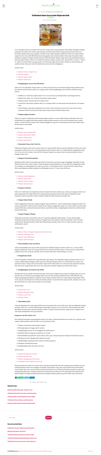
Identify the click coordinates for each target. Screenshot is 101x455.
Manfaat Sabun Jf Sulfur (25, 181)
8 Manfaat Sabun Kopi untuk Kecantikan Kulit (21, 403)
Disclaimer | (26, 451)
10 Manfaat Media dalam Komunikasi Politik (21, 434)
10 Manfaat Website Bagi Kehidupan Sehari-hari (22, 438)
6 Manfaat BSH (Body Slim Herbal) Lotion (20, 390)
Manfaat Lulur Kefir (24, 295)
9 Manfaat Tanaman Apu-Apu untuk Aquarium (22, 441)
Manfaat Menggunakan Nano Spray (29, 359)
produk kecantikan (40, 382)
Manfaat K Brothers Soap (26, 234)
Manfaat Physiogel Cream (26, 292)
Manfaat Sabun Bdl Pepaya (26, 237)
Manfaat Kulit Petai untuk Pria (17, 431)
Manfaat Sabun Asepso (25, 77)
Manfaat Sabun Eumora (25, 184)
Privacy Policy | (39, 451)
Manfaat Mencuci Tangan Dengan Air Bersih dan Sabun (35, 232)
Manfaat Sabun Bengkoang (26, 176)
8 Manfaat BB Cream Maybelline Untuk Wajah (21, 396)
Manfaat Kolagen (23, 74)
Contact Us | (32, 451)
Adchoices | (21, 451)
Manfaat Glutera (23, 297)
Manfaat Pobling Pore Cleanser (27, 354)
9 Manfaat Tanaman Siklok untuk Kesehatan (21, 428)
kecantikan (43, 11)
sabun (45, 382)
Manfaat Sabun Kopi (24, 79)
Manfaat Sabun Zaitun (25, 137)
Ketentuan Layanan (47, 451)
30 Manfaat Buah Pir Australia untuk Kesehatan (22, 393)
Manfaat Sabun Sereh (24, 178)
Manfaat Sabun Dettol (24, 140)
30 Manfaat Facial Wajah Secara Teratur (30, 361)
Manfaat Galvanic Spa (25, 356)
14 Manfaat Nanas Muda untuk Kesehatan (20, 400)
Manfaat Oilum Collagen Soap (27, 72)
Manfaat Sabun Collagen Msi (27, 132)
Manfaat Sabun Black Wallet (26, 135)
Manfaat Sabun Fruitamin (26, 239)
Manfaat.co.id (14, 451)
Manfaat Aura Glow (24, 289)
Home (39, 11)
